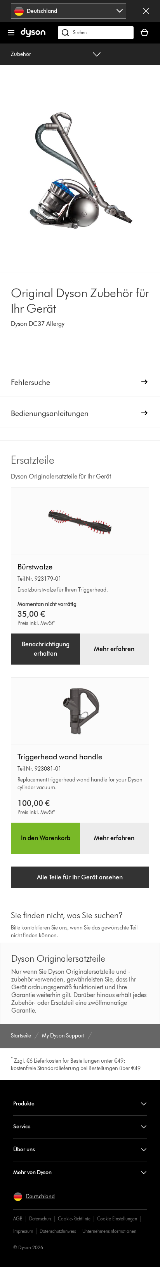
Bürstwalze (34, 566)
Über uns (24, 1149)
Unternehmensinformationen (109, 1231)
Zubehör (21, 54)
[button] (34, 1196)
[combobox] (68, 11)
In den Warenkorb (45, 838)
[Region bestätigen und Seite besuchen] (146, 11)
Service (22, 1126)
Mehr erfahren (114, 649)
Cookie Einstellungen (117, 1219)
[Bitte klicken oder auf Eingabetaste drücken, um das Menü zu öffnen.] (11, 33)
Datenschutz (40, 1219)
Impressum (23, 1231)
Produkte (24, 1103)
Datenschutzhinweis (58, 1231)
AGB (18, 1219)
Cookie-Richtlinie (74, 1219)
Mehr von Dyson (32, 1172)
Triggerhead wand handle (59, 756)
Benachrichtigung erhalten (46, 648)
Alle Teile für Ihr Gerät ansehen (80, 877)
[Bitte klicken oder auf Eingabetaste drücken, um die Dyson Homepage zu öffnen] (33, 35)
